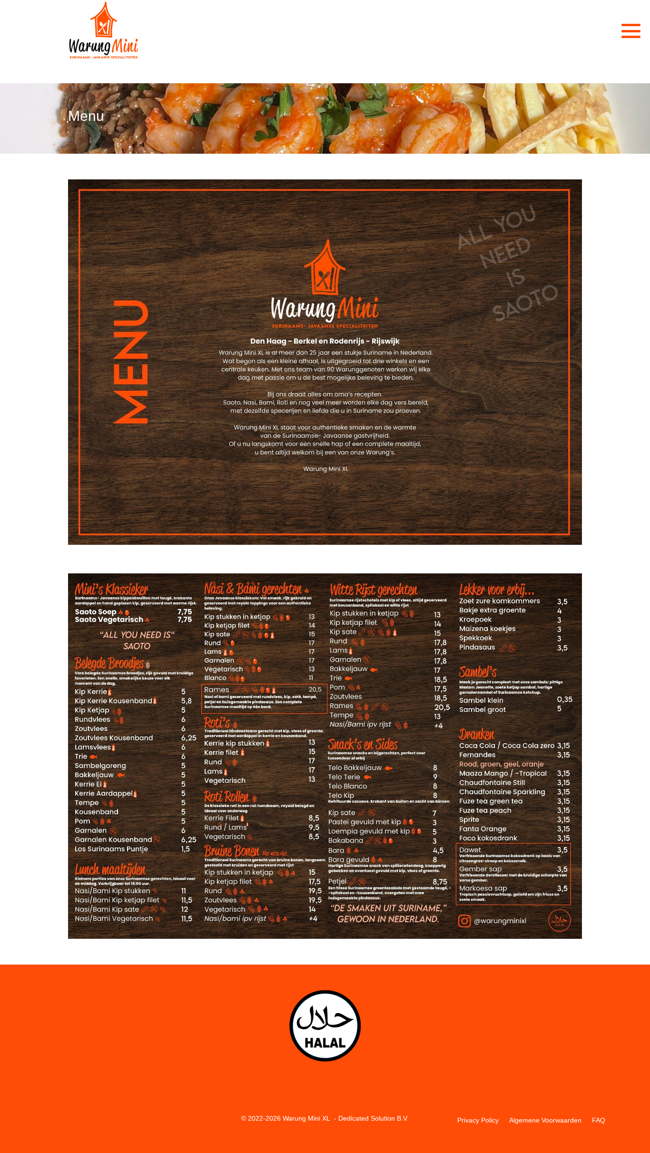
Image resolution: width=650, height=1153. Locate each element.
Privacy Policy (478, 1120)
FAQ (598, 1120)
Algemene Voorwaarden (545, 1120)
